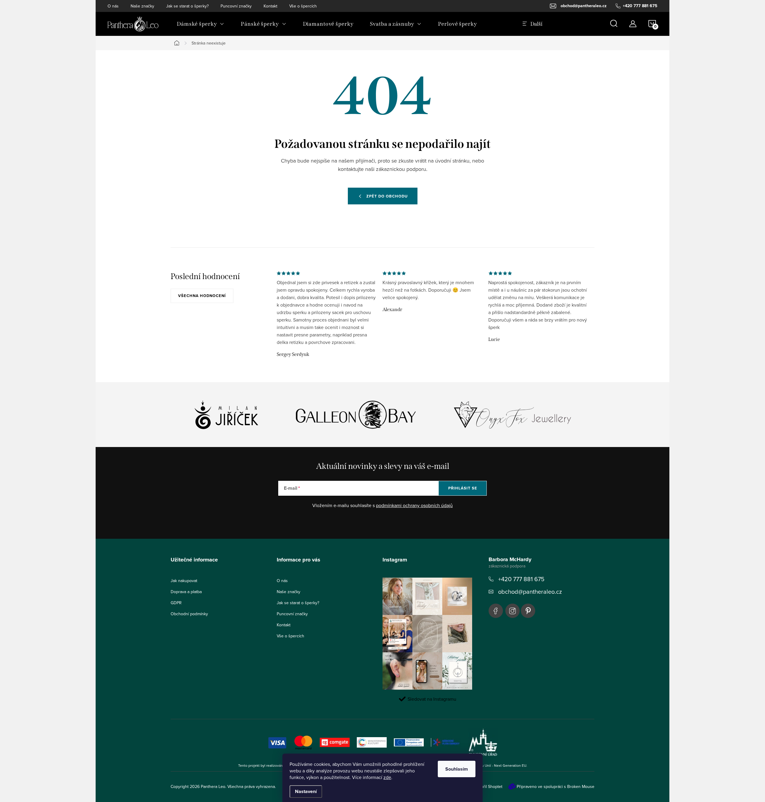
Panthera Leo (496, 611)
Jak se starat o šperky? (187, 6)
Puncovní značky (236, 6)
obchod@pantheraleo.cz (530, 591)
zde (387, 777)
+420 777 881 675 (521, 579)
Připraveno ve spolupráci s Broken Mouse (555, 786)
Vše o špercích (303, 6)
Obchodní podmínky (189, 613)
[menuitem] (200, 24)
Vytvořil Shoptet (487, 786)
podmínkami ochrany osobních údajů (414, 505)
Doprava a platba (186, 591)
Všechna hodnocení (202, 296)
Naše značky (142, 6)
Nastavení (306, 791)
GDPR (176, 602)
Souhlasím (456, 769)
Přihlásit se (462, 488)
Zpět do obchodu (387, 196)
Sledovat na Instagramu (432, 699)
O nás (113, 6)
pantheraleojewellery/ (512, 611)
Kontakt (270, 6)
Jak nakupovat (184, 580)
